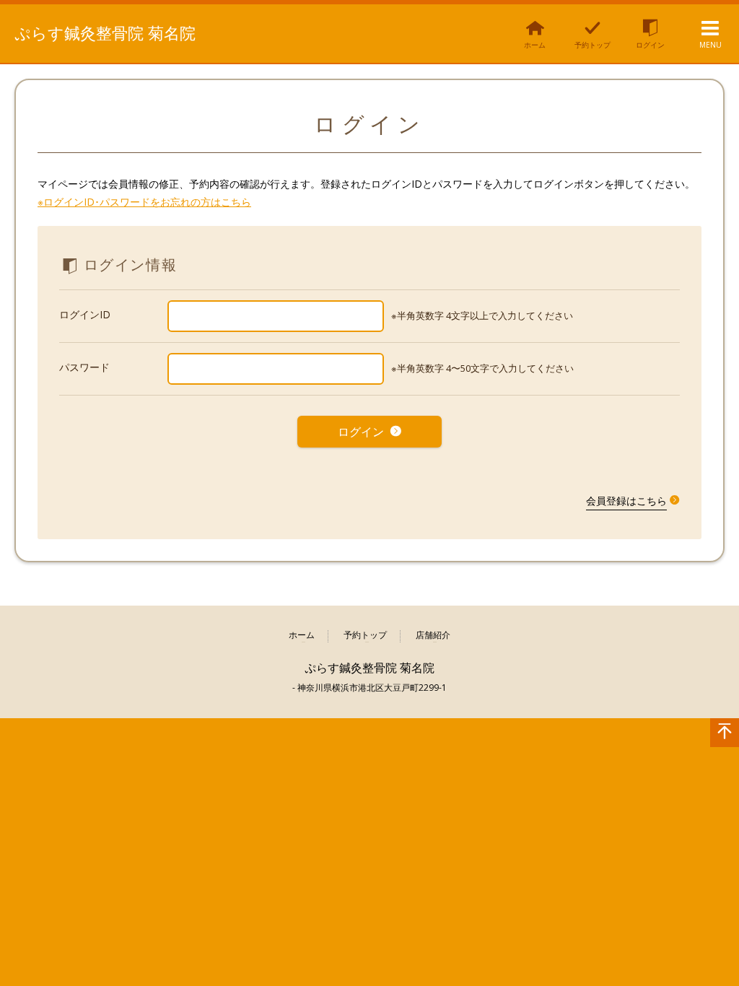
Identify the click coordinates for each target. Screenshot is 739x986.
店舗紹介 (433, 635)
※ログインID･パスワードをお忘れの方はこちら (144, 202)
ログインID (84, 314)
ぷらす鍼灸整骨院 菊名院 (105, 32)
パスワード (84, 367)
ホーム (302, 635)
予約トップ (365, 635)
